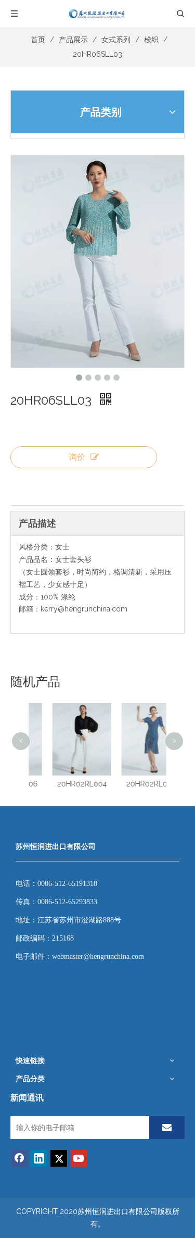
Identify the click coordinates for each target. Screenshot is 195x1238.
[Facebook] (19, 1158)
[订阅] (167, 1127)
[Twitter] (58, 1158)
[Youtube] (78, 1158)
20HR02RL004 (66, 784)
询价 (77, 457)
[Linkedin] (39, 1158)
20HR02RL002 (135, 784)
